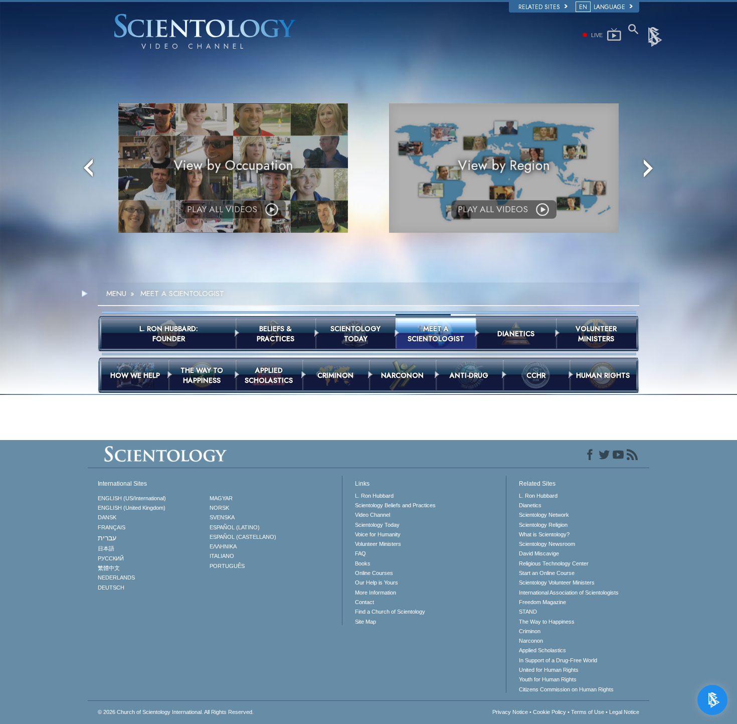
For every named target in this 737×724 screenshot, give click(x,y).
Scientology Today (377, 525)
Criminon (529, 631)
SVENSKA (222, 517)
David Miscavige (539, 553)
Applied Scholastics (542, 650)
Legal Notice (624, 712)
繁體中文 (109, 568)
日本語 (106, 548)
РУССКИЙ (111, 558)
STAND (528, 612)
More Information (375, 593)
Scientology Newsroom (547, 544)
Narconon (531, 641)
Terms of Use (587, 712)
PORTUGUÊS (227, 566)
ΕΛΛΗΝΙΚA (223, 546)
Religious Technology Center (554, 563)
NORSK (219, 508)
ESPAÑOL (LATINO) (235, 527)
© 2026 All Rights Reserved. (176, 712)
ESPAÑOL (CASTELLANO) (243, 537)
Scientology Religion (543, 525)
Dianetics (530, 505)
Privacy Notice (510, 712)
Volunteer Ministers (378, 544)
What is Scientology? (544, 534)
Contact (364, 602)
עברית (107, 538)
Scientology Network (544, 515)
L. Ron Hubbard (374, 496)
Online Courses (374, 573)
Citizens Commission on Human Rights (566, 689)
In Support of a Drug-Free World (558, 660)
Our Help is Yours (376, 583)
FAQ (360, 553)
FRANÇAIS (111, 527)
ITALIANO (222, 556)
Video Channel (372, 515)
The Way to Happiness (547, 622)
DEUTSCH (111, 588)
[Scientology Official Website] (656, 36)
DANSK (107, 517)
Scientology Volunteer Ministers (557, 583)
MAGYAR (221, 498)
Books (363, 563)
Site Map (365, 622)
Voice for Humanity (378, 534)
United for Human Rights (549, 670)
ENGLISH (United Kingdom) (131, 508)
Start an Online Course (547, 573)
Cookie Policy (549, 712)
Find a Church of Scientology (390, 612)
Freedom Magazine (542, 602)
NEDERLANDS (116, 577)
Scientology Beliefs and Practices (395, 505)
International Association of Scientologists (569, 593)
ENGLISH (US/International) (132, 498)
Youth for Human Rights (548, 679)
